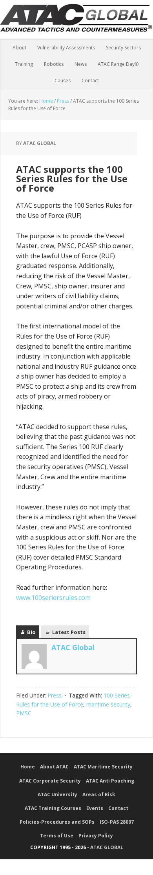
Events (94, 808)
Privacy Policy (95, 835)
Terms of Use (56, 835)
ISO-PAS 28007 (117, 822)
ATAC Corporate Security (50, 780)
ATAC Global (76, 23)
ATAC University (57, 794)
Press (54, 695)
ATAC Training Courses (53, 808)
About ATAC (54, 766)
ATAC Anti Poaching (110, 780)
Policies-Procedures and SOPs (57, 822)
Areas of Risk (98, 794)
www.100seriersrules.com (53, 597)
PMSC (23, 713)
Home (27, 766)
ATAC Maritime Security (103, 766)
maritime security (108, 704)
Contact (118, 808)
